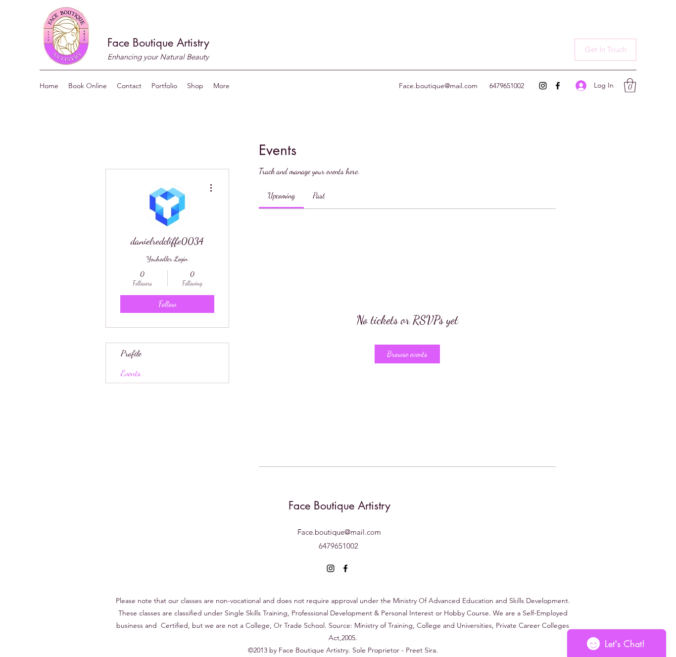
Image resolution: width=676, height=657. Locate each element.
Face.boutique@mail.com (438, 85)
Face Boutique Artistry (158, 43)
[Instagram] (543, 86)
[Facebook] (558, 86)
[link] (281, 195)
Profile (131, 353)
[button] (605, 50)
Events (131, 372)
